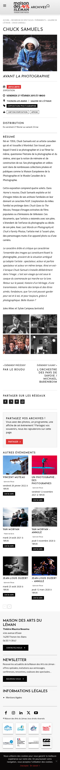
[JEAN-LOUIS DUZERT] (15, 566)
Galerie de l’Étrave (41, 101)
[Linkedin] (21, 713)
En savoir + (35, 765)
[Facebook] (5, 401)
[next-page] (9, 607)
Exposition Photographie (22, 105)
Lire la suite (9, 494)
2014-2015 (14, 86)
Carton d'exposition (18, 112)
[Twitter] (11, 401)
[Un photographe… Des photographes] (44, 465)
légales (18, 697)
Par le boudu (14, 369)
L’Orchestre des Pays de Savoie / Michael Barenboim (47, 375)
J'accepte (24, 765)
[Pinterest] (16, 401)
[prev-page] (5, 607)
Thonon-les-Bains (17, 101)
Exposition (9, 90)
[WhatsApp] (22, 401)
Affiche (34, 112)
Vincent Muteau (14, 477)
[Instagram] (13, 713)
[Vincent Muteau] (15, 465)
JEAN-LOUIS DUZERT (15, 578)
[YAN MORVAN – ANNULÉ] (44, 517)
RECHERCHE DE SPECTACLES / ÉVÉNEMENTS (28, 20)
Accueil (6, 20)
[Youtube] (36, 713)
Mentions (10, 697)
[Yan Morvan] (15, 517)
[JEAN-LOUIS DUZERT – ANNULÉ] (44, 566)
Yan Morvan (11, 529)
